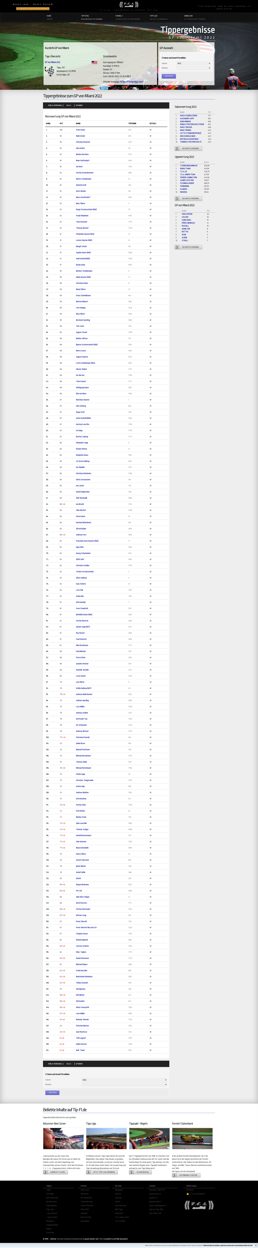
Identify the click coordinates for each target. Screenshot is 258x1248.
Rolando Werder (82, 1019)
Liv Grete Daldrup (82, 461)
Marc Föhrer (80, 203)
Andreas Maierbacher (84, 694)
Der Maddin (80, 467)
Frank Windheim (82, 216)
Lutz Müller (80, 707)
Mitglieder (119, 1190)
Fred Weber (80, 811)
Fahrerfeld (85, 1209)
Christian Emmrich (83, 142)
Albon (184, 237)
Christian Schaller (82, 565)
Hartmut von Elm (82, 424)
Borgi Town (185, 168)
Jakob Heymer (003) (83, 277)
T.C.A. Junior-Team (187, 174)
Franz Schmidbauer (83, 295)
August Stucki (81, 332)
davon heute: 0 (155, 1194)
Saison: (164, 63)
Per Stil (79, 891)
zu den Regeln (143, 1172)
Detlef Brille (80, 872)
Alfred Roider (81, 529)
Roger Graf (80, 412)
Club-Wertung (120, 1205)
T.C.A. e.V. (183, 171)
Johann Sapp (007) (83, 627)
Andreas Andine (82, 713)
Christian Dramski (82, 737)
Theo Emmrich (81, 222)
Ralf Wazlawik (81, 498)
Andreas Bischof (82, 731)
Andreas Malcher (82, 792)
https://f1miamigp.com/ (131, 81)
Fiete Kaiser (80, 516)
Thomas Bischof (82, 228)
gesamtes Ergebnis (190, 148)
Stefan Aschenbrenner (85, 173)
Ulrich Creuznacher (83, 479)
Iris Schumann (81, 725)
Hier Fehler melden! (34, 8)
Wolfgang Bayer (82, 387)
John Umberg (81, 406)
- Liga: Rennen (51, 1213)
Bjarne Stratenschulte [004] (87, 344)
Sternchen (119, 1213)
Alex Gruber (80, 148)
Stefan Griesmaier (83, 909)
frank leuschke (81, 970)
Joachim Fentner (82, 664)
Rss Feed (189, 1190)
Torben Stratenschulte (85, 572)
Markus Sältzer (82, 338)
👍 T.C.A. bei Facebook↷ (195, 1194)
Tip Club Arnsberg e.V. (65, 1239)
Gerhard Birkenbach (83, 522)
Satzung (118, 1198)
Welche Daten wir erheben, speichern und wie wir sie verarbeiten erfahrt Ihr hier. (228, 1245)
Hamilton (186, 229)
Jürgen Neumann (82, 884)
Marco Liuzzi (81, 351)
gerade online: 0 (155, 1202)
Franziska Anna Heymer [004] (87, 541)
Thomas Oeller (81, 762)
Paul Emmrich (81, 639)
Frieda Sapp (80, 774)
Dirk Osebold (80, 602)
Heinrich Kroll (81, 185)
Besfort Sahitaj (82, 437)
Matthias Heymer (82, 400)
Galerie (117, 1202)
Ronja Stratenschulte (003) (86, 209)
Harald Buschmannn (83, 835)
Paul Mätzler (81, 651)
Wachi (78, 878)
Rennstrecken (86, 1217)
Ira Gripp (79, 430)
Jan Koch (79, 166)
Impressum (78, 1239)
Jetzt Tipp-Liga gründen (104, 1172)
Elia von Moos (81, 393)
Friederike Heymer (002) (85, 234)
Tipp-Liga (50, 1209)
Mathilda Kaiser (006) (84, 614)
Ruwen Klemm (81, 449)
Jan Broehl (80, 504)
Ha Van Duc (80, 375)
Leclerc (185, 217)
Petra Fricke (80, 657)
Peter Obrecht (81, 921)
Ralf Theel (80, 1050)
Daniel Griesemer (82, 958)
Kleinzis (183, 189)
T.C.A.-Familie (120, 1221)
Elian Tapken (81, 952)
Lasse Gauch (81, 676)
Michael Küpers (82, 964)
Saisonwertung (86, 1202)
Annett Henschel (82, 860)
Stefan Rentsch (82, 621)
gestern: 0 (153, 1198)
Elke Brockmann (82, 645)
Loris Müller (80, 1013)
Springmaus (81, 989)
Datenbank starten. (188, 1175)
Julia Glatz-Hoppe (82, 897)
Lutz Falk (79, 590)
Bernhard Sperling (83, 320)
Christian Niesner (82, 1026)
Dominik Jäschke (82, 670)
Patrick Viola (81, 805)
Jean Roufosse (81, 1032)
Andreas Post (81, 535)
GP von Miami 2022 (52, 62)
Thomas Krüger (82, 829)
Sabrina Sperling (82, 700)
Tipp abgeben (51, 1205)
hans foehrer (81, 584)
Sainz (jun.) (186, 220)
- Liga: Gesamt (52, 1217)
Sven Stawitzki (82, 608)
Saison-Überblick (87, 1205)
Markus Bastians (82, 154)
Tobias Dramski (82, 983)
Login (48, 1190)
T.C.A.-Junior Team (122, 1217)
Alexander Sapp (82, 443)
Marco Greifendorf (83, 197)
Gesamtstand (51, 1202)
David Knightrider (83, 492)
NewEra (183, 192)
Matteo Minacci (82, 301)
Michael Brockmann (83, 756)
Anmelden (50, 1194)
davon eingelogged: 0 (157, 1205)
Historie (118, 1194)
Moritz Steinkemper (84, 179)
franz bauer (80, 130)
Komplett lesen (58, 1172)
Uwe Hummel (81, 841)
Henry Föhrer (81, 854)
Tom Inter (80, 326)
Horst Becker (81, 191)
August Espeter (82, 357)
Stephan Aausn (82, 934)
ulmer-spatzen (187, 180)
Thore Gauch (81, 381)
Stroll (185, 240)
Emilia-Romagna (55, 105)
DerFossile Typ (81, 719)
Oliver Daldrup (81, 578)
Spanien (79, 105)
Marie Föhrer (81, 289)
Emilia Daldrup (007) (83, 688)
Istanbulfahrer (187, 183)
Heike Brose (80, 743)
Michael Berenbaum (83, 768)
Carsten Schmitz (82, 946)
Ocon (184, 234)
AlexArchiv (85, 1194)
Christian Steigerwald (84, 780)
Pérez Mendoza (188, 223)
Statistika (50, 1232)
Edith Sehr (80, 559)
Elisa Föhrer (80, 314)
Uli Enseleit (80, 1001)
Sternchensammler (188, 166)
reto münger (81, 308)
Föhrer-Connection (188, 177)
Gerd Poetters (81, 903)
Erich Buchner (81, 799)
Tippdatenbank (52, 1225)
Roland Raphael (82, 940)
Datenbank (85, 1221)
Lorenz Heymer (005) (84, 240)
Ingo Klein (80, 547)
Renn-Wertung (52, 1198)
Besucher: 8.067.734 (157, 1190)
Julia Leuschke (81, 823)
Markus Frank (81, 817)
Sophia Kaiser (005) (83, 252)
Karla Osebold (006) (83, 418)
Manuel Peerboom (83, 749)
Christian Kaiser (82, 283)
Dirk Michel (80, 995)
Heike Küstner (81, 1044)
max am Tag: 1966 (156, 1209)
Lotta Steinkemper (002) (85, 363)
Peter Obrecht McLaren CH (86, 927)
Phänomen (184, 186)
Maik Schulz (80, 136)
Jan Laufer (80, 486)
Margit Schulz (81, 246)
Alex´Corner (85, 1190)
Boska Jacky (80, 265)
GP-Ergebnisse (86, 1198)
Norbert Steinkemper (84, 271)
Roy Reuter (80, 633)
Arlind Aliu (80, 596)
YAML (101, 1239)
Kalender (84, 1213)
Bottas (185, 232)
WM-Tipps (119, 1209)
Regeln (49, 1229)
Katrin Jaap (80, 786)
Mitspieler (50, 1221)
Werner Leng (81, 915)
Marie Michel (81, 866)
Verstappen (187, 214)
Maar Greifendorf (82, 160)
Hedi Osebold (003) (83, 258)
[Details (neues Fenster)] (150, 130)
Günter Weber (81, 369)
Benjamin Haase (82, 455)
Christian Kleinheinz (83, 473)
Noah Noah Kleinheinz (84, 976)
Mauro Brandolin (82, 848)
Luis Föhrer (80, 682)
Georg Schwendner (83, 553)
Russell (185, 226)
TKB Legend (81, 1038)
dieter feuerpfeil (82, 1007)
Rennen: (165, 68)
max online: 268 (155, 1213)
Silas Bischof (81, 510)
